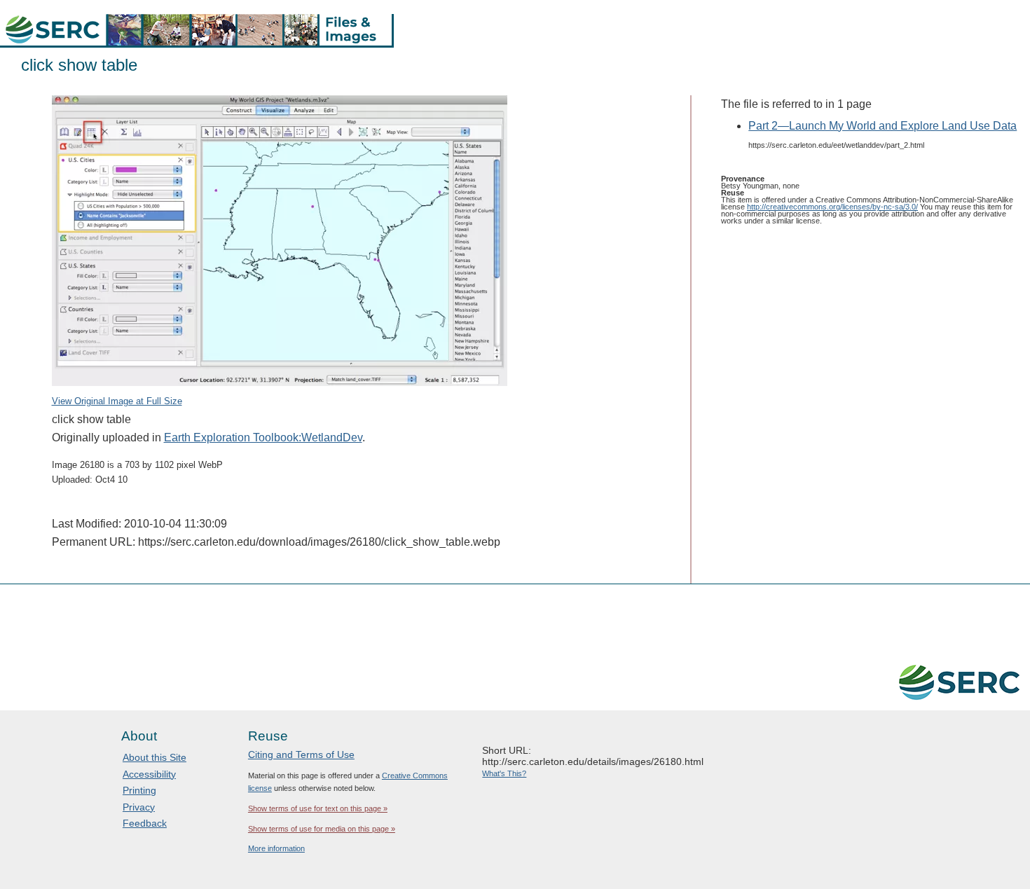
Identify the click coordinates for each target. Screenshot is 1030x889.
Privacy (139, 807)
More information (276, 848)
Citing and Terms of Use (301, 754)
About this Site (154, 757)
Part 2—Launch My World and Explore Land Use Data (882, 126)
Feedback (145, 823)
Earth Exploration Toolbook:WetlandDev (263, 437)
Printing (139, 790)
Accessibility (149, 774)
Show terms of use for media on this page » (321, 829)
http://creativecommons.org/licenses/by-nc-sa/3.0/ (832, 206)
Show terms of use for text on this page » (317, 808)
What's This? (504, 773)
